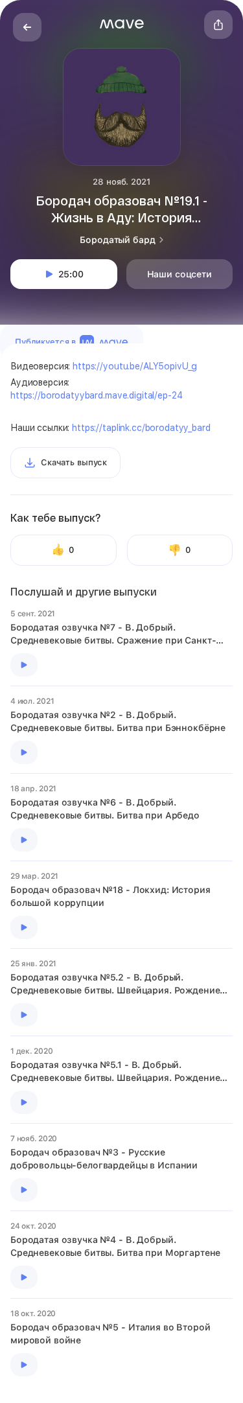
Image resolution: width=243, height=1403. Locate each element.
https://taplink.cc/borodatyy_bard (141, 428)
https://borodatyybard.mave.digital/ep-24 (96, 395)
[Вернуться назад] (27, 27)
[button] (122, 24)
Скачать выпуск (74, 462)
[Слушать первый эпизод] (24, 665)
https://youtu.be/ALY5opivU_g (135, 366)
